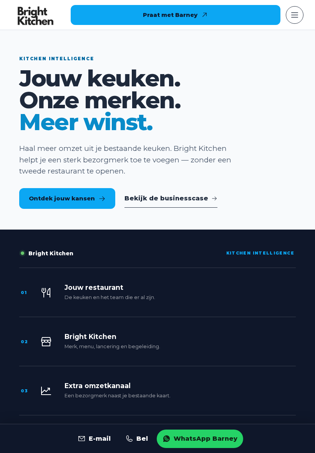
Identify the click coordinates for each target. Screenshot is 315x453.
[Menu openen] (294, 15)
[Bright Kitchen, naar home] (35, 15)
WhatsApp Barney (205, 438)
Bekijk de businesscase (166, 198)
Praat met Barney (170, 15)
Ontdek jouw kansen (62, 198)
